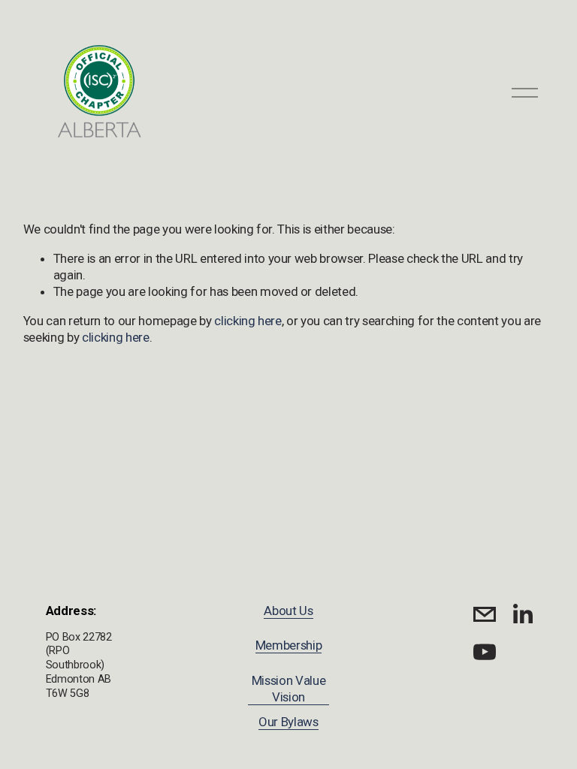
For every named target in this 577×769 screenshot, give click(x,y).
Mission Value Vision (289, 688)
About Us (288, 610)
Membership (288, 645)
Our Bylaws (288, 721)
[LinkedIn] (522, 614)
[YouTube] (485, 652)
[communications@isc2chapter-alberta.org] (485, 614)
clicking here (248, 320)
